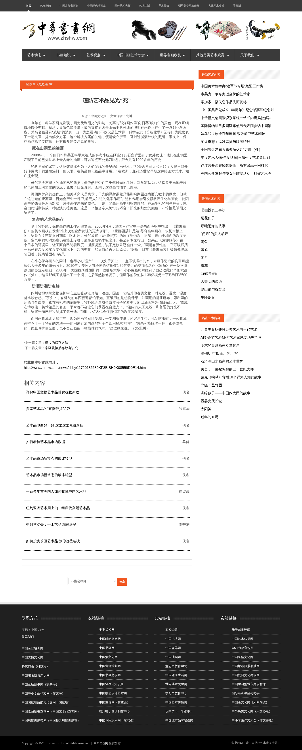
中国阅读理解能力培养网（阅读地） (46, 702)
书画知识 (63, 55)
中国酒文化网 (108, 657)
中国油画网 (173, 657)
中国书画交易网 (110, 675)
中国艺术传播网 (176, 702)
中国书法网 (173, 639)
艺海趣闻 (45, 5)
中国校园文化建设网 (246, 675)
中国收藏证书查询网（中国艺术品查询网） (51, 711)
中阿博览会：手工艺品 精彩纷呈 (51, 524)
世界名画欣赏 (170, 55)
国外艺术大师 (122, 5)
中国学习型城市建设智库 (249, 684)
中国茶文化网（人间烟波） (250, 702)
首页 (28, 5)
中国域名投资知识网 (36, 675)
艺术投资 (164, 5)
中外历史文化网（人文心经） (252, 711)
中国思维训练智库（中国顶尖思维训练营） (51, 720)
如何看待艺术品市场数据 (45, 442)
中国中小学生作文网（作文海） (43, 693)
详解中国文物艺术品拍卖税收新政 (52, 392)
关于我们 (247, 55)
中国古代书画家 (69, 5)
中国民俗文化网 (242, 657)
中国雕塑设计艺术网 (113, 693)
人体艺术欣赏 (216, 5)
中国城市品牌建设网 (179, 720)
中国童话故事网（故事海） (40, 684)
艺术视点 (93, 55)
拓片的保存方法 (56, 342)
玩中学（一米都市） (179, 711)
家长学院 (171, 630)
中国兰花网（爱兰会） (114, 702)
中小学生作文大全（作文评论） (253, 720)
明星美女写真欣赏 (188, 5)
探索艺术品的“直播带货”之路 (48, 409)
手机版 (237, 5)
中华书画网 (101, 743)
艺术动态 (34, 55)
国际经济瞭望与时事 (246, 693)
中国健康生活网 (176, 675)
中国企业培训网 (32, 648)
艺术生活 (144, 5)
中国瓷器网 (173, 648)
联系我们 (28, 636)
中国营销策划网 (110, 666)
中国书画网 (107, 648)
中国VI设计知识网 (111, 684)
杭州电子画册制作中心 (114, 711)
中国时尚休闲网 (110, 639)
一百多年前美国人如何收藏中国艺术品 (56, 491)
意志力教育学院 (176, 666)
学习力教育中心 (176, 693)
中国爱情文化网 (32, 657)
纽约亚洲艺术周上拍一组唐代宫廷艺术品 (58, 508)
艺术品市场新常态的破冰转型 (49, 458)
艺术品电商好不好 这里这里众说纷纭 (55, 425)
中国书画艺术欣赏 (131, 55)
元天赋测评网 (241, 630)
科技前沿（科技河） (36, 666)
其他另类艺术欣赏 (210, 55)
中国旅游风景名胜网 (246, 666)
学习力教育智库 (242, 648)
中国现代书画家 (96, 5)
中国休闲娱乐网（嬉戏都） (117, 720)
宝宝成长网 (107, 630)
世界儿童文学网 (176, 684)
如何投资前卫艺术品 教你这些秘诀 (53, 541)
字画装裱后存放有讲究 (61, 348)
